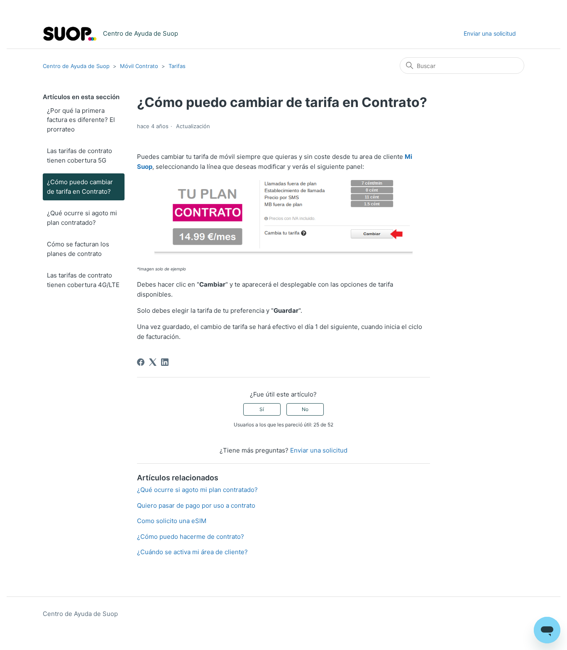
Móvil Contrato (139, 66)
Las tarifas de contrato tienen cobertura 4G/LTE (83, 280)
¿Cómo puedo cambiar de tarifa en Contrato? (80, 186)
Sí (261, 409)
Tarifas (177, 66)
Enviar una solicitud (490, 33)
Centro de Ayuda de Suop (76, 66)
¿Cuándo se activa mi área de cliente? (192, 552)
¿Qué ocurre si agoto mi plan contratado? (82, 217)
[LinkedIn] (165, 362)
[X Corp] (152, 362)
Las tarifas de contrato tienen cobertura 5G (79, 155)
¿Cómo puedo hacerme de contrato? (190, 536)
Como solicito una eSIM (171, 521)
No (305, 409)
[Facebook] (140, 362)
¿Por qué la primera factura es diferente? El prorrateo (81, 120)
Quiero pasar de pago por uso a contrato (196, 505)
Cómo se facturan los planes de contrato (78, 249)
